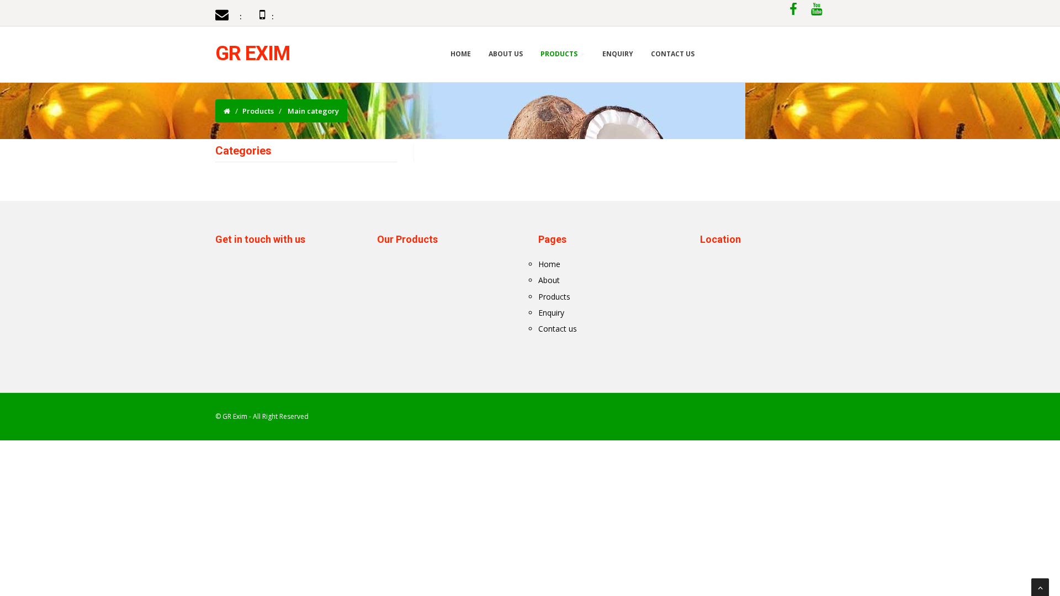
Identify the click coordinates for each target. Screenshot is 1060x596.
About (549, 280)
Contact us (557, 328)
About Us (506, 53)
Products (559, 53)
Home (461, 53)
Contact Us (673, 53)
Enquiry (617, 53)
